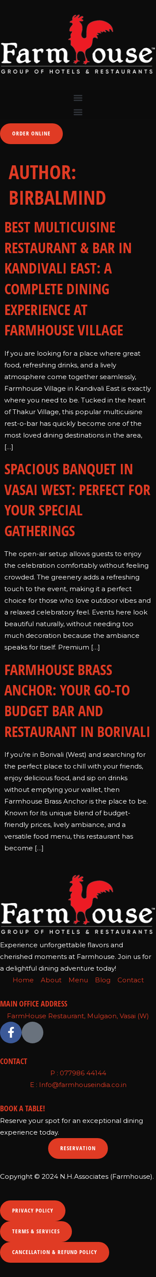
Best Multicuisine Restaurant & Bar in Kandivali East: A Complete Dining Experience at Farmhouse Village (68, 278)
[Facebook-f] (11, 1032)
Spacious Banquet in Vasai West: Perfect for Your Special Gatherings (77, 499)
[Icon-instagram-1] (32, 1032)
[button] (78, 97)
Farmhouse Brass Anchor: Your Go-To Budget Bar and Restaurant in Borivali (77, 700)
